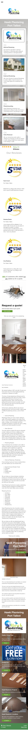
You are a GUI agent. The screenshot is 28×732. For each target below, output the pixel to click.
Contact (6, 670)
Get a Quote (21, 552)
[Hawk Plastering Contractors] (11, 374)
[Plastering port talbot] (14, 567)
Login (25, 725)
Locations (6, 720)
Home (5, 643)
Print (4, 725)
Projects (6, 694)
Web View (24, 727)
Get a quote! (7, 311)
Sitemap (8, 725)
